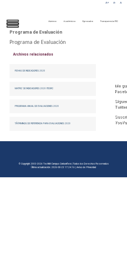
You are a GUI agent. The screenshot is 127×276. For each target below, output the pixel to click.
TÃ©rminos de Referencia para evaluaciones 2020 (43, 123)
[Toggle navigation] (18, 30)
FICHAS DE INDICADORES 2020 (30, 70)
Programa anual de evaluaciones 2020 (37, 106)
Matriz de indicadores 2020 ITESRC (34, 88)
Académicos (69, 21)
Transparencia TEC (109, 21)
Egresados (88, 21)
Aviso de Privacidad (86, 167)
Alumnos (52, 21)
